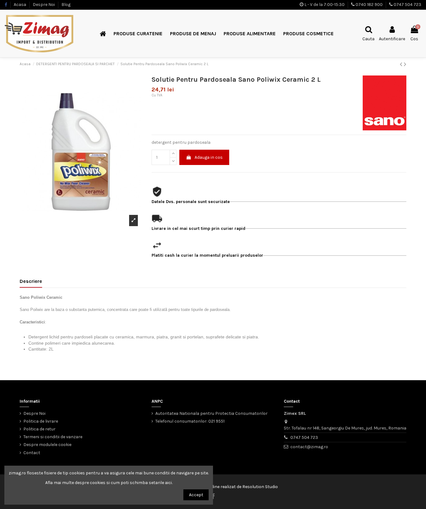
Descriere (31, 281)
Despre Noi (44, 4)
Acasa (20, 4)
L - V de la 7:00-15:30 (324, 4)
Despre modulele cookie (47, 444)
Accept (196, 494)
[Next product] (405, 64)
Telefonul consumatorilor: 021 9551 (190, 421)
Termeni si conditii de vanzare (52, 436)
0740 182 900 (369, 4)
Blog (65, 4)
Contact (31, 452)
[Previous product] (402, 64)
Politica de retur (39, 429)
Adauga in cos (209, 157)
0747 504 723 (407, 4)
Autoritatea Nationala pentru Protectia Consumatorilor (211, 413)
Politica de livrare (40, 421)
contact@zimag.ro (309, 446)
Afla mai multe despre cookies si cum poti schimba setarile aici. (108, 482)
